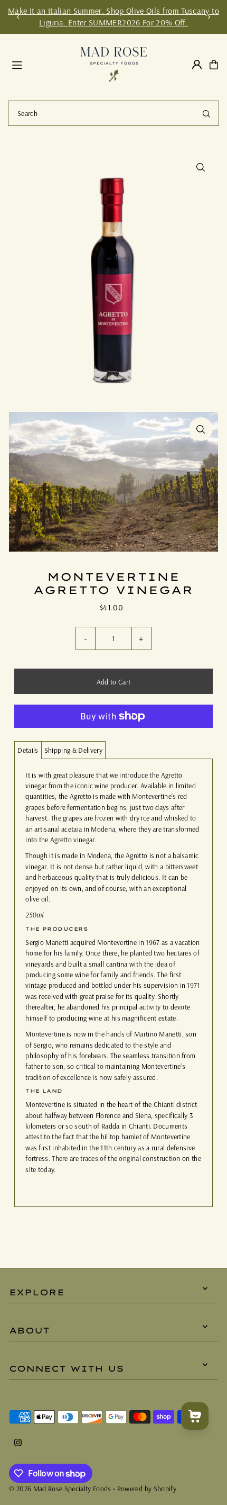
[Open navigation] (41, 64)
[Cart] (214, 64)
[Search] (206, 113)
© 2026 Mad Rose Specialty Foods (60, 1488)
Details (27, 749)
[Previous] (18, 17)
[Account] (197, 64)
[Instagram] (18, 1443)
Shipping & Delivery (73, 749)
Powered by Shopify (146, 1488)
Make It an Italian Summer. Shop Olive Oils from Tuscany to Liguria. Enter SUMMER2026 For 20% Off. (113, 16)
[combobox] (113, 113)
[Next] (208, 17)
